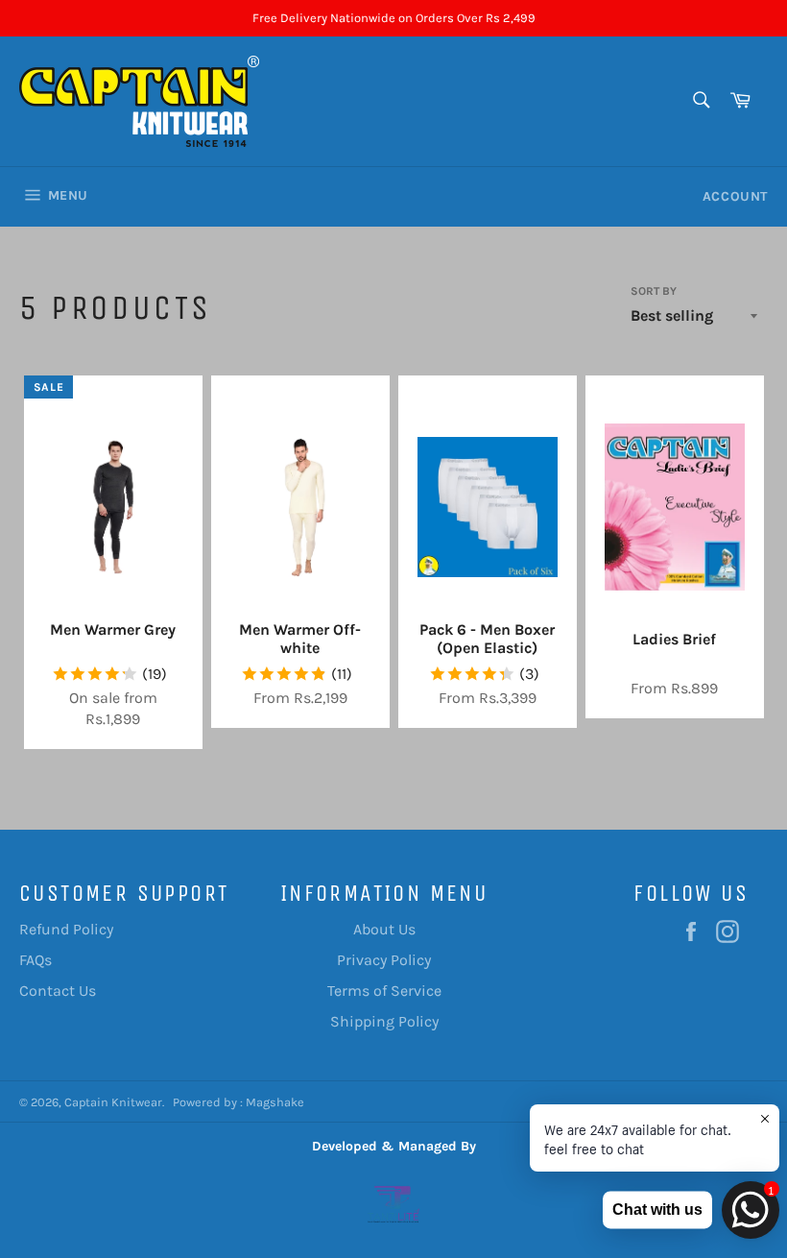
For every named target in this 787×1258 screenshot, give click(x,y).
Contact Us (57, 990)
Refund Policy (66, 929)
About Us (384, 929)
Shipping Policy (384, 1021)
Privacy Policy (384, 960)
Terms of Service (384, 990)
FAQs (35, 960)
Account (735, 196)
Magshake (275, 1102)
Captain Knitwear (113, 1102)
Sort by (654, 291)
